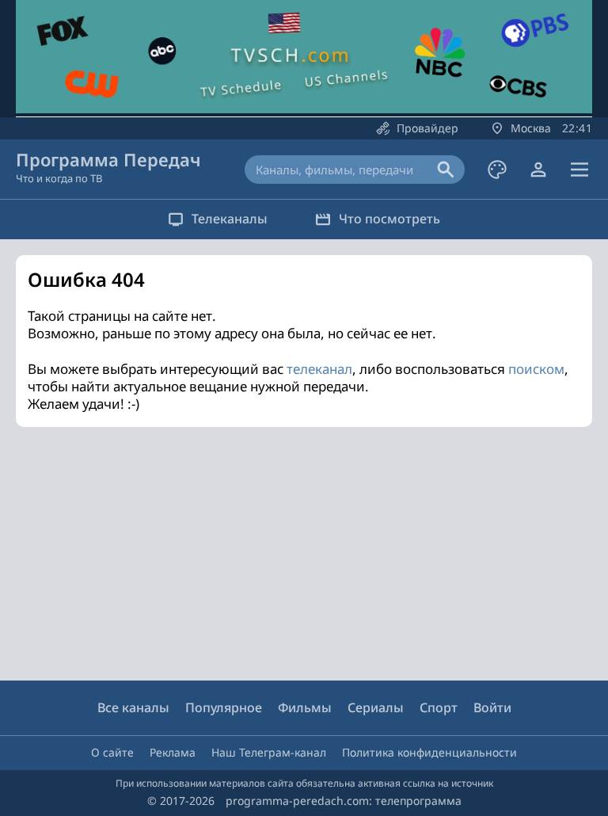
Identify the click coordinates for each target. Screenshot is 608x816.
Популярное (223, 707)
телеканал (319, 369)
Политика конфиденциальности (429, 752)
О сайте (112, 752)
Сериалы (376, 707)
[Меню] (579, 169)
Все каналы (133, 707)
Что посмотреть (389, 218)
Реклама (173, 752)
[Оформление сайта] (497, 169)
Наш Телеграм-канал (268, 752)
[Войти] (538, 169)
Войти (492, 707)
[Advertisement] (304, 554)
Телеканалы (230, 218)
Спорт (439, 707)
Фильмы (305, 707)
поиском (536, 369)
